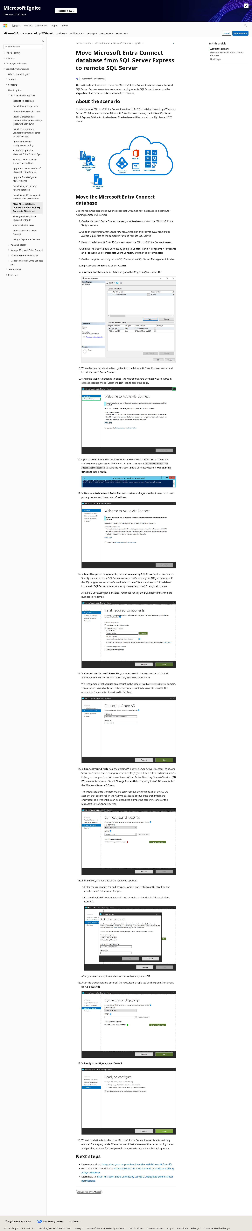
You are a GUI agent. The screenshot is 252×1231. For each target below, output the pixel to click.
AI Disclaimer (136, 1228)
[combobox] (23, 46)
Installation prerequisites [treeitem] (25, 106)
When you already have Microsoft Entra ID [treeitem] (24, 218)
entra (88, 43)
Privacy (78, 1228)
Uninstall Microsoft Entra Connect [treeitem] (25, 232)
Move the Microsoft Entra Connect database (227, 54)
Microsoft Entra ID (122, 43)
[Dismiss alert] (246, 5)
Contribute (182, 1228)
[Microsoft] (5, 25)
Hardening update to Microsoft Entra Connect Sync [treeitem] (27, 152)
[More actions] (173, 43)
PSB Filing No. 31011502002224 (53, 1228)
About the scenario (220, 48)
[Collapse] (42, 40)
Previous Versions (155, 1228)
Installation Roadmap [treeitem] (23, 100)
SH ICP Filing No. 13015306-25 (18, 1228)
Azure (79, 43)
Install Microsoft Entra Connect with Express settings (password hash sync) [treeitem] (27, 120)
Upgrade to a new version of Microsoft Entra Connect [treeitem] (27, 170)
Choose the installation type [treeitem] (26, 111)
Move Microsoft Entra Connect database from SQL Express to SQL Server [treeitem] (27, 207)
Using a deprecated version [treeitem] (26, 239)
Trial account (240, 33)
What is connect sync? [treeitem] (19, 74)
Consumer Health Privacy (216, 1228)
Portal (226, 33)
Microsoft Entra (102, 43)
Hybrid (137, 43)
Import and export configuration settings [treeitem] (23, 143)
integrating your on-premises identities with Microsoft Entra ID (137, 1164)
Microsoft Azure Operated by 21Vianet (105, 1228)
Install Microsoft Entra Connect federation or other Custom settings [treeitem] (26, 133)
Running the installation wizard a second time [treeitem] (25, 161)
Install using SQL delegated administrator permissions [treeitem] (26, 197)
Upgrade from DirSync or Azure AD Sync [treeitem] (25, 179)
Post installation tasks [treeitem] (23, 225)
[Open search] (246, 25)
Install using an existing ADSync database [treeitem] (24, 188)
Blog (169, 1228)
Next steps (215, 59)
